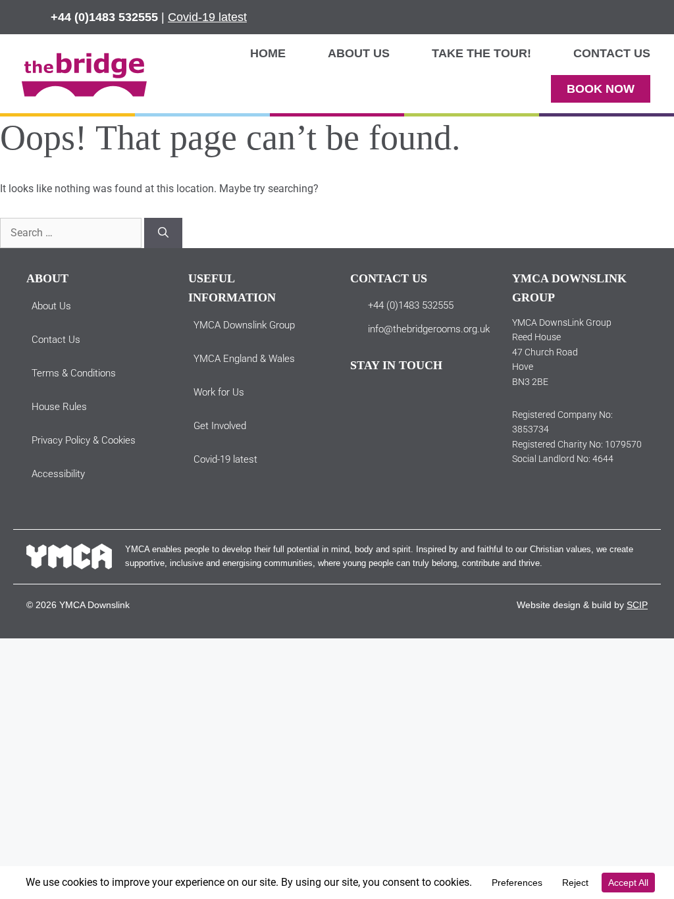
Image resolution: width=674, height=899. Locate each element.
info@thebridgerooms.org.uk (429, 329)
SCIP (637, 605)
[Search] (163, 233)
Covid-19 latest (207, 17)
